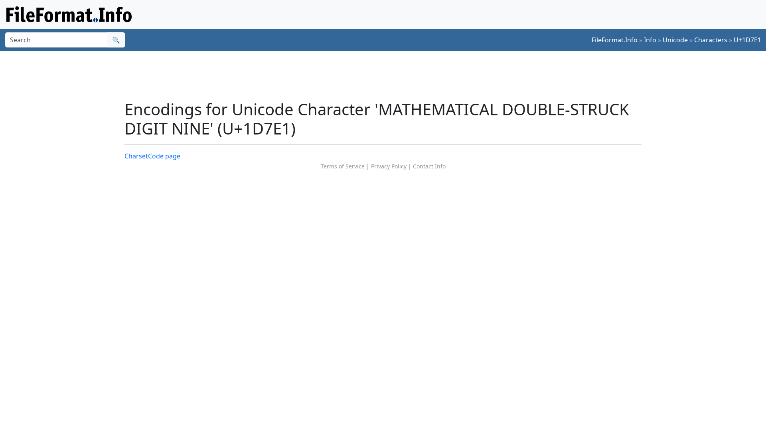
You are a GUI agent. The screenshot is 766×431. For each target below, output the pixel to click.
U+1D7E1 (747, 40)
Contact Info (429, 166)
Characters (710, 40)
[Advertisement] (388, 75)
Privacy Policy (389, 166)
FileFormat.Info (615, 40)
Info (650, 40)
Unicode (675, 40)
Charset (136, 156)
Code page (164, 156)
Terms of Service (343, 166)
